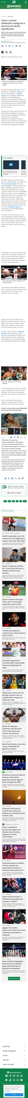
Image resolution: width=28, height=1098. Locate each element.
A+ (7, 52)
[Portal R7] (14, 2)
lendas (24, 501)
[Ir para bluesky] (6, 1075)
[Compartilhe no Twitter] (3, 46)
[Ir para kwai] (17, 1075)
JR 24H (5, 1055)
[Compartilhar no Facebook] (6, 46)
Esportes (6, 1046)
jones (9, 501)
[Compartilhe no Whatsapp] (13, 46)
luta (13, 501)
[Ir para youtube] (21, 1080)
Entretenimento (9, 1051)
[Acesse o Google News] (16, 46)
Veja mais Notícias (14, 978)
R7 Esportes (3, 16)
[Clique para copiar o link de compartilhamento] (20, 46)
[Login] (25, 2)
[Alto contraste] (2, 52)
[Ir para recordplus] (6, 1080)
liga (21, 501)
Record (6, 1060)
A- (10, 52)
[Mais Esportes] (14, 6)
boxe (17, 501)
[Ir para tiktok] (10, 1080)
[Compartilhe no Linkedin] (9, 46)
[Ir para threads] (21, 1075)
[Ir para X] (14, 1080)
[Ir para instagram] (14, 1075)
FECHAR (14, 1095)
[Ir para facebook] (10, 1075)
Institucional (8, 1064)
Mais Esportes (10, 16)
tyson (5, 501)
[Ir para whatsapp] (17, 1080)
